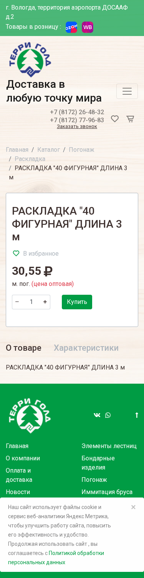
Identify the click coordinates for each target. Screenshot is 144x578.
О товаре (23, 348)
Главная (17, 149)
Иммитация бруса (106, 492)
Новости (18, 492)
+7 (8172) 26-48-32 (77, 112)
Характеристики (86, 348)
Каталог (48, 149)
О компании (23, 458)
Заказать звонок (77, 126)
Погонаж (81, 149)
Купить (77, 301)
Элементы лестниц (109, 446)
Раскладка (30, 159)
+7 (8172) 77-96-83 (77, 120)
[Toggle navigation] (127, 91)
